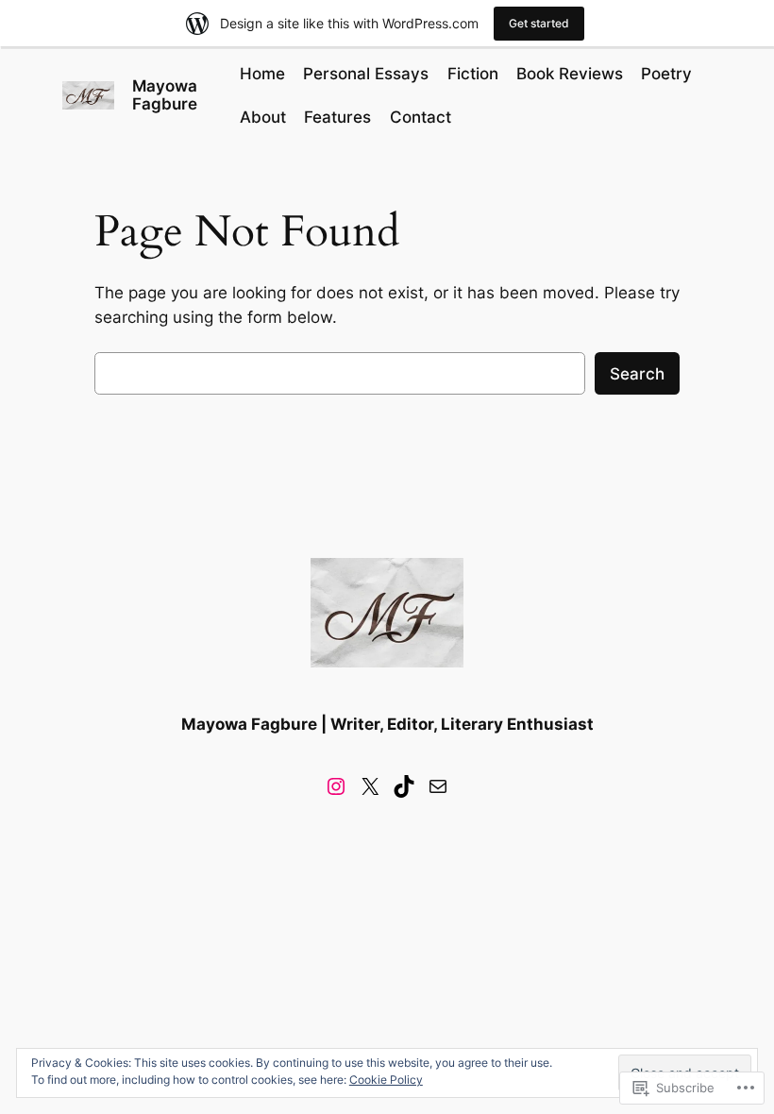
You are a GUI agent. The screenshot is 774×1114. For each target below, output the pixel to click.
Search (637, 373)
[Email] (438, 786)
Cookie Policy (386, 1079)
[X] (370, 786)
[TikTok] (404, 786)
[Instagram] (336, 786)
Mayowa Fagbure (164, 94)
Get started (539, 23)
